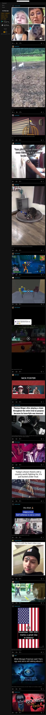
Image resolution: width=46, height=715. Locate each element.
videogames (7, 13)
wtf (2, 18)
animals (2, 15)
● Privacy (5, 28)
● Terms (5, 29)
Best (3, 5)
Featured (4, 3)
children (2, 13)
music (6, 15)
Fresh (3, 7)
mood (5, 18)
